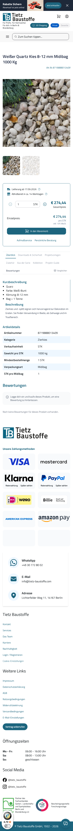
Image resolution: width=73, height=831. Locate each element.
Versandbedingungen (13, 711)
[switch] (7, 826)
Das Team (8, 636)
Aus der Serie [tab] (23, 263)
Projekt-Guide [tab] (52, 263)
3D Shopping (41, 25)
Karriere (7, 642)
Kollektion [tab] (38, 263)
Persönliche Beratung (45, 240)
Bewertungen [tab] (13, 270)
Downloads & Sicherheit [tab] (30, 255)
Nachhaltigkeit (10, 648)
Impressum (8, 680)
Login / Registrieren (13, 655)
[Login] (66, 16)
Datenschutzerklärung (14, 687)
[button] (60, 25)
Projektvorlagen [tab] (53, 255)
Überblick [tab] (10, 255)
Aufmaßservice (24, 240)
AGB (5, 693)
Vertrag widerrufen (15, 726)
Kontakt (7, 624)
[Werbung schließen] (67, 5)
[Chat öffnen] (65, 823)
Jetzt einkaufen (53, 5)
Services (7, 630)
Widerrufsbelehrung (13, 705)
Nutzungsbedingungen (14, 699)
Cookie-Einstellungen (13, 661)
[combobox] (42, 36)
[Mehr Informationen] (39, 189)
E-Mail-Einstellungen (13, 717)
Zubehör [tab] (10, 263)
